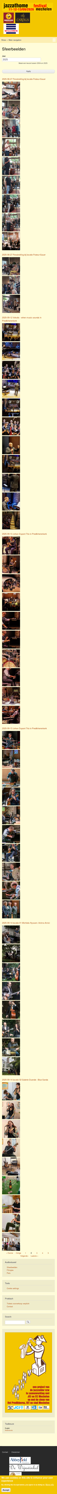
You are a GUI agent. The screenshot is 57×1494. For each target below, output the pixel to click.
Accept (6, 1490)
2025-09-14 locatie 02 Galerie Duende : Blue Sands (25, 1079)
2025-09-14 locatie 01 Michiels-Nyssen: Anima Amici (26, 922)
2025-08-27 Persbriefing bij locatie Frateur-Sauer (24, 78)
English (7, 1428)
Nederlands (9, 1430)
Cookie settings (13, 1288)
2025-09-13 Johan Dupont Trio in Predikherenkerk (24, 533)
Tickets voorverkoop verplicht (18, 1303)
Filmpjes (10, 1270)
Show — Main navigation (11, 40)
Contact (10, 1306)
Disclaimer (15, 1452)
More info (50, 1484)
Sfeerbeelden (12, 1267)
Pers (8, 1273)
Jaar (4, 56)
